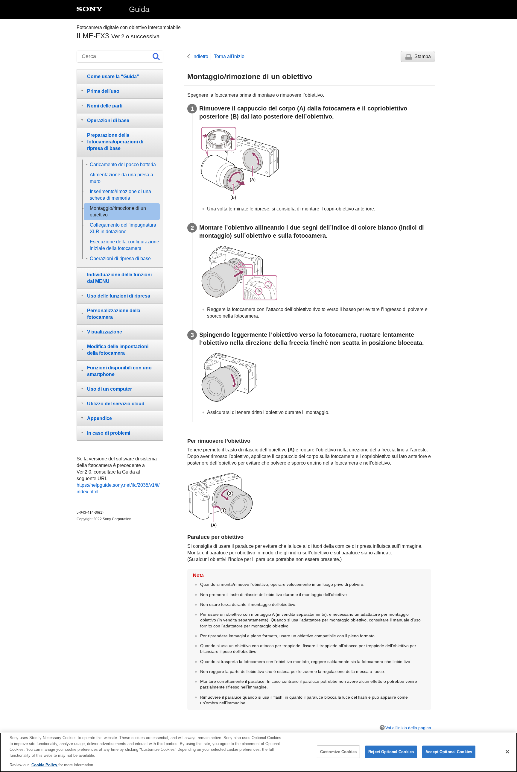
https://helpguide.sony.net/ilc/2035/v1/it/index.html (118, 488)
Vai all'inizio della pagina (408, 727)
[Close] (507, 751)
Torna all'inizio (229, 56)
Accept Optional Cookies (448, 752)
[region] (258, 752)
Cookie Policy (44, 765)
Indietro (200, 56)
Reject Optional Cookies (391, 752)
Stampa (422, 56)
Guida (139, 9)
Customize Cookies (338, 752)
